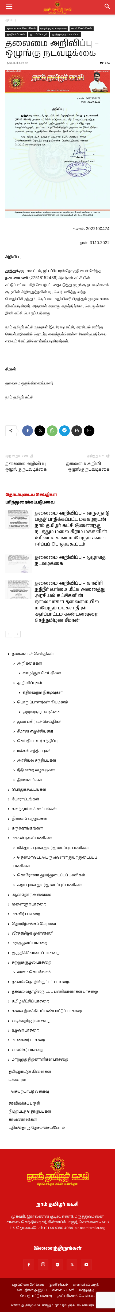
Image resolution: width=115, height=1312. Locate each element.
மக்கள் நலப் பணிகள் (32, 838)
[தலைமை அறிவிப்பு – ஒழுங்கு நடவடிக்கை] (18, 563)
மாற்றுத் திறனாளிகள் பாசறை (40, 1060)
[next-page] (17, 634)
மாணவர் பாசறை (28, 1040)
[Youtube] (86, 1264)
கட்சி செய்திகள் (81, 28)
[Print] (76, 430)
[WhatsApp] (52, 430)
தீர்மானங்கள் (29, 780)
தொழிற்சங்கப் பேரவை (34, 924)
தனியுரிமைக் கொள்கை (76, 1296)
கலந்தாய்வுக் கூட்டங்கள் (34, 809)
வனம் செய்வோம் (34, 972)
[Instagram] (43, 1264)
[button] (107, 7)
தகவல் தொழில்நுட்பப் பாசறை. (41, 982)
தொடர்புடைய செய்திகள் (31, 495)
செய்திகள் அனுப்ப (32, 1290)
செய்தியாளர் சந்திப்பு (37, 741)
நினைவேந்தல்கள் (29, 819)
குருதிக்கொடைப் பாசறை (36, 953)
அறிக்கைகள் (29, 664)
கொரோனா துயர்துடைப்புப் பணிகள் (51, 875)
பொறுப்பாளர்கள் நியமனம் (42, 702)
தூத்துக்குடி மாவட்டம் (65, 34)
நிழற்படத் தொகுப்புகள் (30, 1112)
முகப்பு (10, 20)
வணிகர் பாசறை (27, 1050)
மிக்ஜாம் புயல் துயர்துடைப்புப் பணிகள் (53, 848)
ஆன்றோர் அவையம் (31, 895)
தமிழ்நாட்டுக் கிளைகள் (30, 1072)
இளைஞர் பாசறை (29, 904)
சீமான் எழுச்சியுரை (35, 731)
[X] (39, 430)
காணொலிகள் (23, 1120)
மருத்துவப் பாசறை (29, 943)
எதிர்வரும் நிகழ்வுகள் (42, 693)
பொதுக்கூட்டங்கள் (29, 790)
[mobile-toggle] (9, 7)
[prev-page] (8, 634)
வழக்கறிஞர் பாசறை (31, 1021)
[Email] (89, 430)
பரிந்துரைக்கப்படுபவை (30, 502)
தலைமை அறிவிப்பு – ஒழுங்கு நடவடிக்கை (27, 466)
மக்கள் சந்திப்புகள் (34, 751)
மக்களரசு (17, 1080)
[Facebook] (27, 430)
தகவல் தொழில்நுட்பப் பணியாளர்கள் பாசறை (55, 992)
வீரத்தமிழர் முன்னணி (32, 933)
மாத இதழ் (86, 1290)
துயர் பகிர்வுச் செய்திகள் (40, 722)
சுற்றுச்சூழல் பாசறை (31, 963)
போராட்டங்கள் (25, 799)
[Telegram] (64, 430)
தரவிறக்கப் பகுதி (24, 1103)
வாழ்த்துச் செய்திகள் (41, 673)
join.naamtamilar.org (89, 1228)
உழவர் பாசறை (26, 1030)
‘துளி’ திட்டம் (58, 1284)
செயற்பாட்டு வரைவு (30, 1092)
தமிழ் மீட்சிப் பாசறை (30, 1001)
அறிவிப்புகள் (16, 34)
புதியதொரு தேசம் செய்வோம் (37, 1128)
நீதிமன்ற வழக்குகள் (36, 770)
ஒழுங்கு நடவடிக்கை (53, 28)
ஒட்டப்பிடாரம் (38, 34)
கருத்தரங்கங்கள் (27, 828)
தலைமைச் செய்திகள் (21, 28)
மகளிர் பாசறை (26, 914)
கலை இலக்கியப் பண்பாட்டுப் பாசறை (47, 1011)
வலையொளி (63, 1290)
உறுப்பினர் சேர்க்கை (27, 1284)
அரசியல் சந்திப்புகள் (36, 760)
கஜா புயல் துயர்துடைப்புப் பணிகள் (49, 885)
